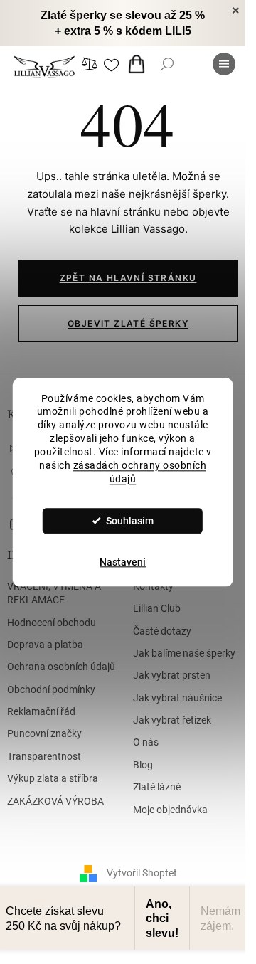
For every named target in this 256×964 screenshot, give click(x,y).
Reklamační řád (41, 711)
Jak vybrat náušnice (177, 698)
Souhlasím (130, 520)
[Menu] (224, 64)
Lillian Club (157, 608)
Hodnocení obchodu (51, 622)
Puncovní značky (44, 733)
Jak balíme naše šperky (184, 653)
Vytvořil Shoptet (142, 873)
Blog (143, 764)
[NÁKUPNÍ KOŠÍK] (139, 64)
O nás (146, 742)
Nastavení (123, 562)
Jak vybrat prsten (171, 675)
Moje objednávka (170, 809)
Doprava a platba (45, 644)
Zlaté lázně (157, 787)
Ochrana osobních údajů (61, 666)
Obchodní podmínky (51, 689)
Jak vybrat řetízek (172, 720)
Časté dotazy (162, 631)
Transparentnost (44, 756)
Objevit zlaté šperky (128, 323)
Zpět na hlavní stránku (128, 277)
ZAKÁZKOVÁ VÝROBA (55, 801)
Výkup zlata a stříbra (52, 778)
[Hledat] (167, 64)
